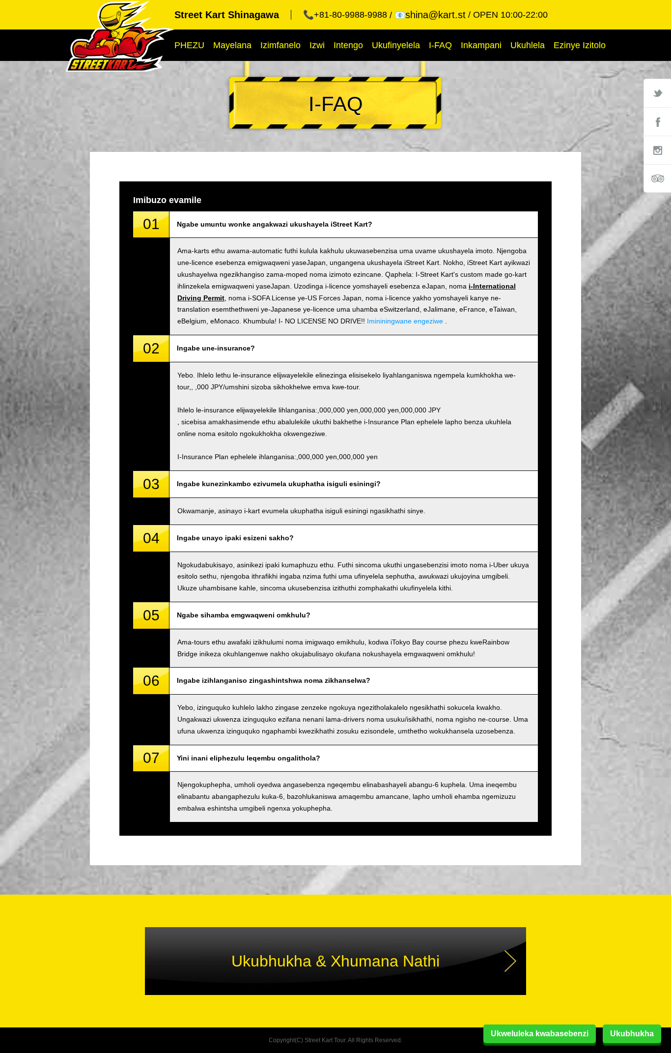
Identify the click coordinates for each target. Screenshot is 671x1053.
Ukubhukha (632, 1033)
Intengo (348, 45)
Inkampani (481, 45)
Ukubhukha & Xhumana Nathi (335, 961)
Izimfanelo (280, 45)
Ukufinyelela (396, 45)
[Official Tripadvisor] (657, 178)
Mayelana (232, 45)
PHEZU (189, 45)
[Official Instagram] (657, 150)
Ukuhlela (527, 45)
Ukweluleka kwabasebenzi (539, 1033)
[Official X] (657, 93)
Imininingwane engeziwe (405, 321)
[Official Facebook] (657, 121)
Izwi (317, 45)
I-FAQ (440, 45)
